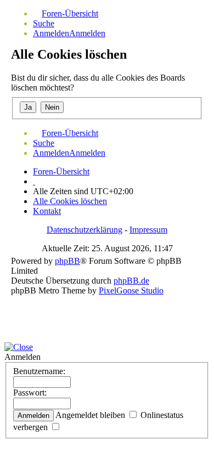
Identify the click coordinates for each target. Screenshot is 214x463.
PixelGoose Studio (131, 290)
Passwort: (30, 392)
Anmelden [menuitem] (51, 33)
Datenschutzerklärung (84, 229)
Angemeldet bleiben (91, 415)
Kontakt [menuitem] (47, 211)
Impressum (148, 229)
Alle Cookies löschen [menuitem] (70, 201)
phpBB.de (131, 280)
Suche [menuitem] (43, 23)
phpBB (67, 261)
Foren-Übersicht (61, 171)
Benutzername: (39, 371)
